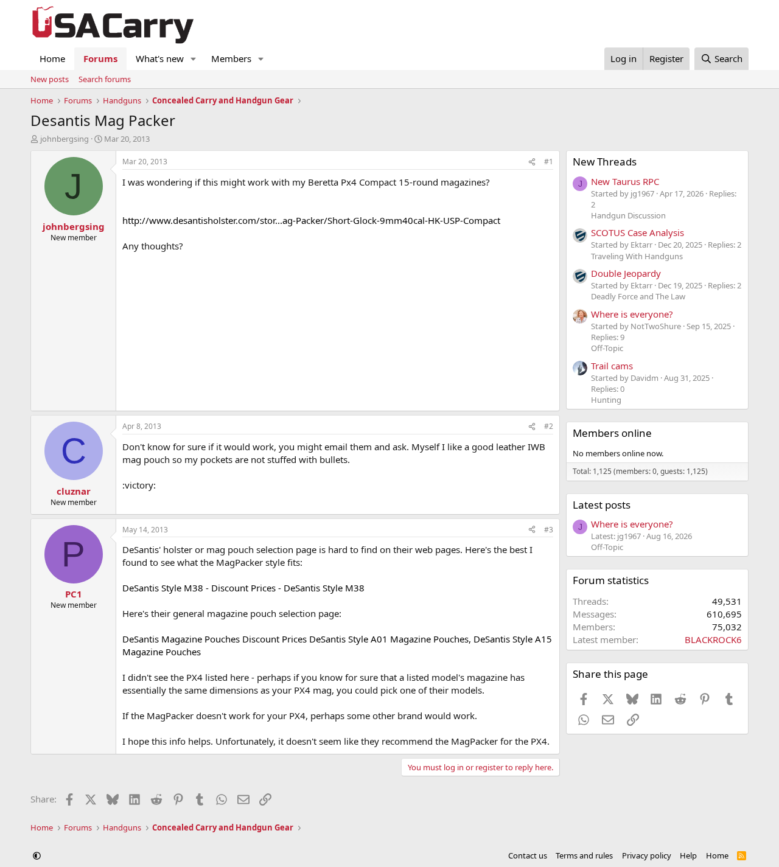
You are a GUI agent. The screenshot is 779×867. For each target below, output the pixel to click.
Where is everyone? (632, 314)
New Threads (605, 162)
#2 (548, 426)
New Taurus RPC (625, 181)
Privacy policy (646, 855)
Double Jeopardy (626, 273)
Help (688, 855)
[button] (193, 58)
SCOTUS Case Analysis (637, 232)
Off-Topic (607, 348)
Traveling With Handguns (637, 256)
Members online (612, 433)
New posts (49, 79)
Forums (100, 58)
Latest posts (602, 505)
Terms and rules (584, 855)
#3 (548, 529)
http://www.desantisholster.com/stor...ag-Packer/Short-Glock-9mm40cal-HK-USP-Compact (311, 220)
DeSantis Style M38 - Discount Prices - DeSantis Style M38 (243, 588)
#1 (548, 161)
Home (52, 58)
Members (231, 58)
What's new (160, 58)
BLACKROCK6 (713, 639)
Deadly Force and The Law (638, 296)
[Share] (532, 162)
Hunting (606, 399)
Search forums (105, 79)
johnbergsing (64, 138)
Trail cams (612, 366)
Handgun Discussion (628, 215)
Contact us (527, 855)
